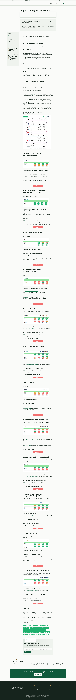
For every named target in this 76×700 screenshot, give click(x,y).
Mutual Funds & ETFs (36, 689)
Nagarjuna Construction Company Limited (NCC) (12, 59)
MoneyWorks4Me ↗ (61, 689)
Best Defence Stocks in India (40, 630)
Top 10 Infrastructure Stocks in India (30, 632)
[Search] (63, 3)
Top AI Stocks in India (44, 627)
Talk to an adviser (31, 0)
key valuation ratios (27, 179)
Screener (45, 625)
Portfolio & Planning (49, 686)
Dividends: (11, 39)
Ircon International (12, 50)
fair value (33, 94)
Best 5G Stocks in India (35, 627)
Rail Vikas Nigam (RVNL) (12, 47)
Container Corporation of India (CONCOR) (12, 49)
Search (60, 688)
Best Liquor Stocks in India (43, 634)
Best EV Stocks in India (38, 625)
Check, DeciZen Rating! (38, 185)
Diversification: (12, 38)
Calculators (60, 686)
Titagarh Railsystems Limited (13, 51)
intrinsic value (28, 94)
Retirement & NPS (48, 689)
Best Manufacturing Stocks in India (30, 634)
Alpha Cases (26, 627)
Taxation (47, 688)
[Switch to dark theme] (63, 0)
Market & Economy (35, 691)
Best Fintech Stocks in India (44, 632)
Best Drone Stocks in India (28, 630)
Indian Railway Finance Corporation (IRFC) (12, 43)
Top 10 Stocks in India (28, 625)
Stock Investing (35, 688)
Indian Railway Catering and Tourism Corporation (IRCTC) (13, 45)
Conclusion (11, 64)
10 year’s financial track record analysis (31, 172)
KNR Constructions (12, 60)
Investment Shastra (16, 3)
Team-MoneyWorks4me (25, 13)
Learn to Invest (35, 686)
